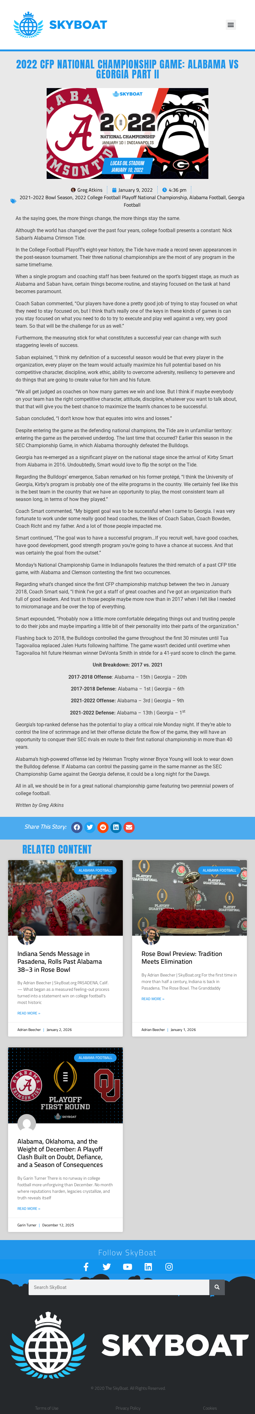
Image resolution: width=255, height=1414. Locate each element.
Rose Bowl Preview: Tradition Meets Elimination (181, 957)
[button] (231, 25)
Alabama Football (207, 197)
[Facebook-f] (86, 1266)
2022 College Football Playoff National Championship (131, 197)
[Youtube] (127, 1266)
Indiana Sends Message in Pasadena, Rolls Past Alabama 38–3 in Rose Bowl (59, 961)
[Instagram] (169, 1266)
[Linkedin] (148, 1266)
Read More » (28, 1013)
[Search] (217, 1287)
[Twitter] (107, 1266)
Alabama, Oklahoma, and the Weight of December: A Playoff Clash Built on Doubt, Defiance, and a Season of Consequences (60, 1153)
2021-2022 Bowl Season (46, 197)
